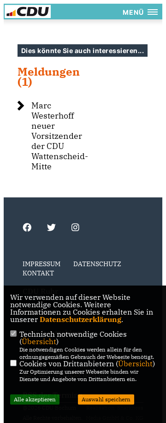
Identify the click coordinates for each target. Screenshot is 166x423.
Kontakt (38, 273)
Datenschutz (97, 264)
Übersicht (39, 341)
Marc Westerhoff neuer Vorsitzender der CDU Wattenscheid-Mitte (59, 136)
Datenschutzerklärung (80, 319)
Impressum (41, 264)
